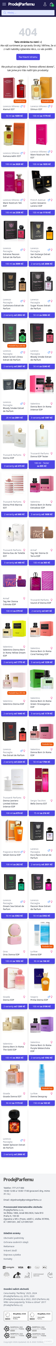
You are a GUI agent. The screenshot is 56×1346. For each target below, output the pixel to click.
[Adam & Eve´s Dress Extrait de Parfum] (14, 333)
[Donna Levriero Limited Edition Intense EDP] (14, 780)
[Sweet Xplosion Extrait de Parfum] (14, 1121)
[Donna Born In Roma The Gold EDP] (14, 1025)
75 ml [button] (41, 813)
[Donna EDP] (14, 436)
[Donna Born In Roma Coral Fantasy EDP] (42, 629)
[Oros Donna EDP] (14, 934)
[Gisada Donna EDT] (14, 1076)
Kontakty (8, 1258)
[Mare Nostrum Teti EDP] (14, 182)
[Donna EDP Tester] (42, 436)
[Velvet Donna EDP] (14, 831)
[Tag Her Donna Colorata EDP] (14, 581)
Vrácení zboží (10, 1250)
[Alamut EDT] (14, 89)
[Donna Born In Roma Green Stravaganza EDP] (42, 680)
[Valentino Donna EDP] (14, 680)
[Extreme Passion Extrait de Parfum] (14, 231)
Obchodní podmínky (14, 1238)
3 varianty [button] (41, 417)
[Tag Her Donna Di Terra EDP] (42, 532)
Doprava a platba (12, 1254)
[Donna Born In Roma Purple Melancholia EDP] (42, 1025)
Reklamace (9, 1246)
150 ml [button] (41, 1103)
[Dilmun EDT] (42, 89)
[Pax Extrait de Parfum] (14, 732)
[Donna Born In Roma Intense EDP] (42, 384)
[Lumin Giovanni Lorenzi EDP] (42, 182)
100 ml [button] (42, 115)
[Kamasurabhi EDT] (14, 134)
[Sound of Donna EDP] (42, 581)
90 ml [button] (41, 961)
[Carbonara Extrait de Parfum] (14, 282)
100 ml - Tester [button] (41, 464)
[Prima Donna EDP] (42, 979)
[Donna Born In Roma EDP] (42, 732)
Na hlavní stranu (28, 57)
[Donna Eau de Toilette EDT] (14, 532)
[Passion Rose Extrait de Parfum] (42, 883)
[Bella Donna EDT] (42, 780)
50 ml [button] (14, 115)
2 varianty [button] (41, 263)
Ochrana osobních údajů (16, 1242)
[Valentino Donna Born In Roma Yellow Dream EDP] (14, 629)
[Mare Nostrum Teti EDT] (42, 134)
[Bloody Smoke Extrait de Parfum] (42, 333)
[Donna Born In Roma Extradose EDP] (42, 484)
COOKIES (48, 1341)
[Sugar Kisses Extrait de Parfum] (42, 282)
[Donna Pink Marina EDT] (14, 484)
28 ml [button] (14, 417)
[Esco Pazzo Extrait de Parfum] (42, 831)
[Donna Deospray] (42, 1076)
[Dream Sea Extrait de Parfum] (14, 883)
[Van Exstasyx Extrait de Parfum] (42, 231)
